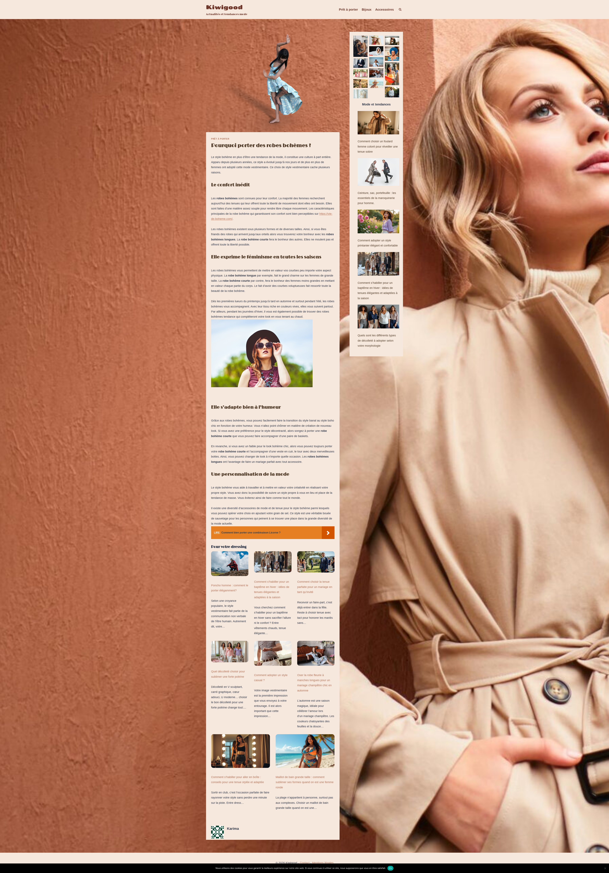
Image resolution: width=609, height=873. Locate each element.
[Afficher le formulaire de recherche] (400, 9)
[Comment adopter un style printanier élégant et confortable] (378, 221)
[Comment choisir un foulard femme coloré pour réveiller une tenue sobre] (378, 122)
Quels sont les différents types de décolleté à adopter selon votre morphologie (377, 340)
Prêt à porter (348, 9)
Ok (390, 868)
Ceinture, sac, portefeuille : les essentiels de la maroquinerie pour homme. (377, 198)
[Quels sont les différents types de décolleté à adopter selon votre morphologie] (378, 316)
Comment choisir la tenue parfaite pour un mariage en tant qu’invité (314, 587)
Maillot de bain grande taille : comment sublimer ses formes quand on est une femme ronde (305, 782)
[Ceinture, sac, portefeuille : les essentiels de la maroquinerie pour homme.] (378, 172)
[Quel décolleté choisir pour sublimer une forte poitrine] (229, 651)
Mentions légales (323, 862)
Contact (305, 862)
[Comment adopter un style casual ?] (272, 653)
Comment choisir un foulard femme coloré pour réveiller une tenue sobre (378, 146)
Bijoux (366, 9)
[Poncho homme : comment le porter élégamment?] (229, 563)
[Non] (605, 868)
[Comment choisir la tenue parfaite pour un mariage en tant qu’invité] (315, 562)
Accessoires (384, 9)
